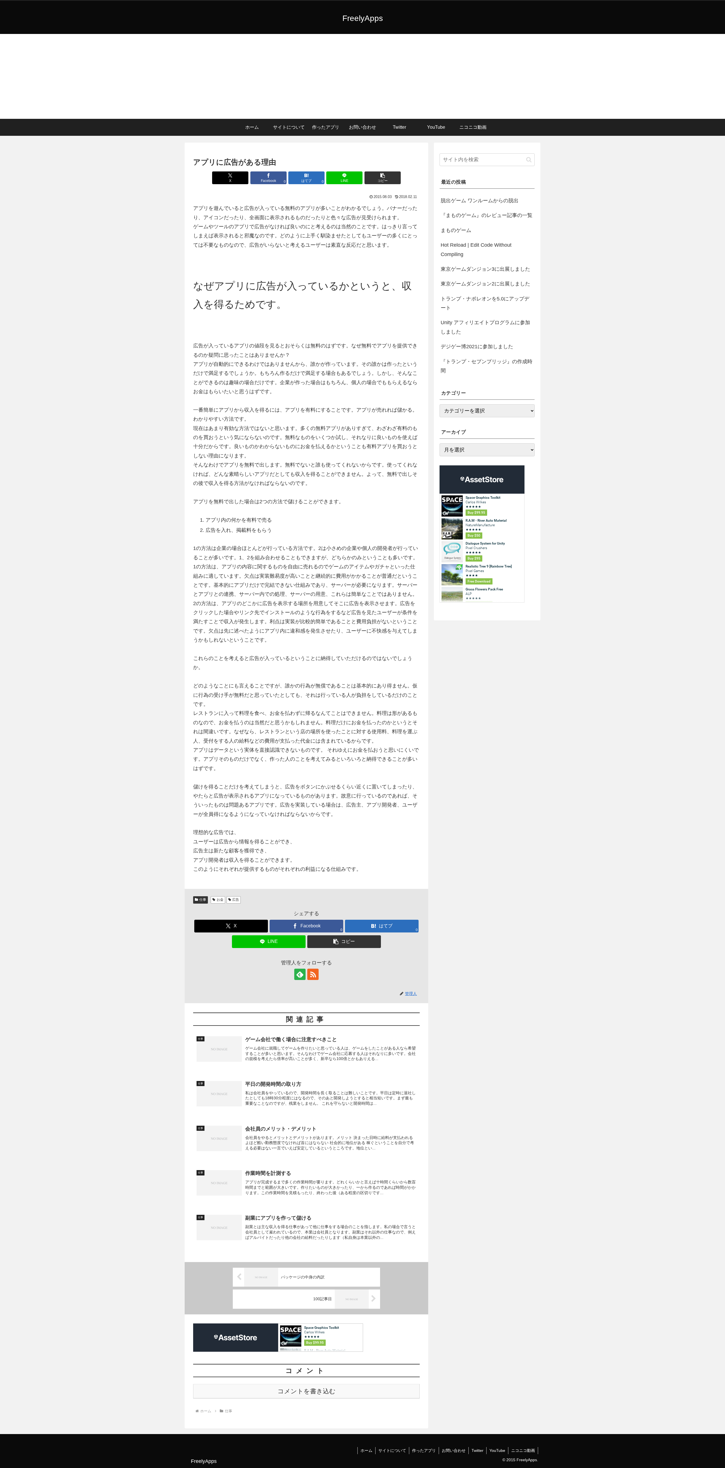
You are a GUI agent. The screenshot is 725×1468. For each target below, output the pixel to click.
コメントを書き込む (307, 1391)
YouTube (497, 1450)
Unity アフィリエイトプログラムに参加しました (485, 327)
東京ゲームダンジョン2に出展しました (485, 284)
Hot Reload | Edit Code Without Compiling (476, 249)
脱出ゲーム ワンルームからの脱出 (480, 200)
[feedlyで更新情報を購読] (300, 974)
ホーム (366, 1450)
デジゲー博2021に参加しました (477, 346)
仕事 (202, 900)
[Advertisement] (362, 76)
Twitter (477, 1450)
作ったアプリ (424, 1450)
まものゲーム (456, 230)
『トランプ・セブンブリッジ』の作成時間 (486, 366)
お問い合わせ (454, 1450)
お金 (220, 900)
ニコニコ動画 (523, 1450)
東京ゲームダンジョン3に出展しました (485, 269)
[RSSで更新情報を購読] (313, 974)
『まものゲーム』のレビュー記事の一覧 (486, 215)
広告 (235, 900)
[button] (382, 177)
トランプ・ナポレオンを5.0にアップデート (485, 303)
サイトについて (392, 1450)
